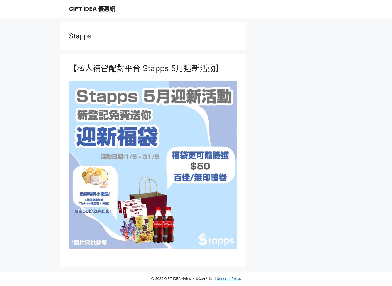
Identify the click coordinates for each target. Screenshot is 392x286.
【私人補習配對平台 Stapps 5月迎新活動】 (146, 68)
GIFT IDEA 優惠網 (92, 8)
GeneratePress (229, 278)
